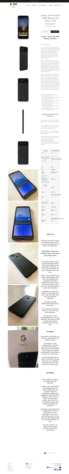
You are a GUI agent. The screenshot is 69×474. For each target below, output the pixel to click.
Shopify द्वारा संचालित (57, 465)
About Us (9, 465)
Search (9, 463)
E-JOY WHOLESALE (57, 463)
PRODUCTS (34, 5)
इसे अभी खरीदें (55, 31)
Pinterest (29, 465)
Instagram (29, 467)
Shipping (46, 26)
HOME (28, 5)
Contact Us (10, 467)
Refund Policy (10, 469)
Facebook (30, 463)
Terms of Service (11, 470)
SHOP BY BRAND (42, 5)
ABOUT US (51, 5)
